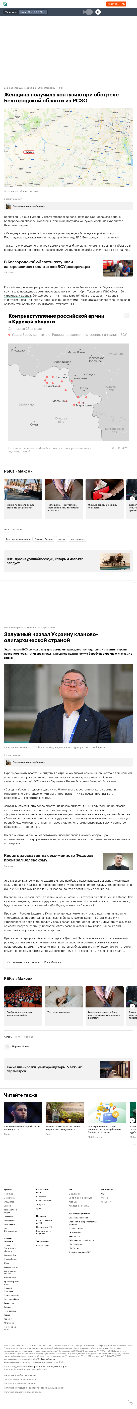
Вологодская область (10, 1272)
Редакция (72, 1201)
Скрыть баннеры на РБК (44, 1221)
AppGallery (106, 1201)
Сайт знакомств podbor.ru (81, 1240)
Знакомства (74, 1236)
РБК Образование (10, 1229)
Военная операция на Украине (20, 87)
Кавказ (7, 1314)
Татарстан (9, 1302)
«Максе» (55, 962)
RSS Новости (42, 1245)
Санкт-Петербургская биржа (53, 1366)
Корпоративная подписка (43, 1232)
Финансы (8, 1216)
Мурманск (9, 1322)
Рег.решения (74, 1232)
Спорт (7, 1133)
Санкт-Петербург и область (10, 1248)
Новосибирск (10, 1258)
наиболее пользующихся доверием (89, 880)
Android (104, 1197)
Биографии (9, 1220)
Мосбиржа (33, 1366)
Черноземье (10, 1310)
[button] (68, 383)
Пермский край (11, 1294)
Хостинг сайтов (75, 1228)
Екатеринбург (10, 1254)
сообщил (100, 220)
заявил (93, 938)
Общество (9, 1201)
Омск (6, 1262)
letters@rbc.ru (48, 1358)
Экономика (9, 1197)
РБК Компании (95, 1136)
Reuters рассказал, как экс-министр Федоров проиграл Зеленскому (48, 857)
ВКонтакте (41, 1196)
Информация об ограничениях (20, 1374)
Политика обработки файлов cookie (23, 1391)
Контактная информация (80, 1197)
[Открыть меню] (131, 4)
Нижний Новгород (8, 1289)
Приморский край (10, 1328)
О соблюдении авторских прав (20, 1379)
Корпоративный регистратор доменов (82, 1223)
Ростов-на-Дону (11, 1298)
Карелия (8, 1318)
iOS (102, 1193)
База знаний (9, 1224)
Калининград (10, 1277)
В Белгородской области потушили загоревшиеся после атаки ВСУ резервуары (47, 264)
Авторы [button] (8, 1036)
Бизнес (7, 1205)
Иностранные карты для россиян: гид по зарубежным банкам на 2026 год (104, 1130)
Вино (48, 1133)
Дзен (38, 1208)
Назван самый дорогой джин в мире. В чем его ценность (63, 1128)
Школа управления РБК (79, 1252)
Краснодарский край (11, 1282)
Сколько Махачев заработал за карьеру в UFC (22, 1128)
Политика (9, 272)
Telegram (40, 1204)
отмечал (78, 913)
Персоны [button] (17, 529)
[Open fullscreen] (126, 315)
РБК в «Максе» (18, 471)
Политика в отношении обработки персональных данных (34, 1387)
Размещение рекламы (78, 1205)
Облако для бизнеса (78, 1217)
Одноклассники (43, 1200)
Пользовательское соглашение (20, 1383)
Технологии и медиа (10, 1211)
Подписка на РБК (44, 1226)
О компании (74, 1193)
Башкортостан (11, 1266)
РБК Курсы (73, 1248)
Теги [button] (6, 529)
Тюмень (7, 1306)
